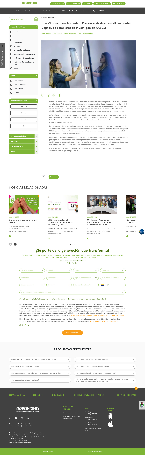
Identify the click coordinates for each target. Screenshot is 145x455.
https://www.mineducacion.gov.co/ (20, 442)
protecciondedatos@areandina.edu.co (104, 321)
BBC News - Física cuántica (24, 58)
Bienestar (17, 68)
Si (70, 263)
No (75, 263)
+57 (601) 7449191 (91, 414)
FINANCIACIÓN (118, 4)
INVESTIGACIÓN (37, 395)
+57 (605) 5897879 (91, 425)
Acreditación (18, 36)
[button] (2, 45)
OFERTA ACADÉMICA (102, 4)
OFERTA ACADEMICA (17, 395)
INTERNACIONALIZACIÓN (84, 395)
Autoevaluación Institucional (24, 54)
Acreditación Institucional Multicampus (23, 41)
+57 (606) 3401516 (91, 419)
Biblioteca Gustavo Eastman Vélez (24, 63)
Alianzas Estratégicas (22, 50)
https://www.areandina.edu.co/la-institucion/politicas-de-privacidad (97, 315)
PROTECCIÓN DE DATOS (126, 395)
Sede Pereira (18, 88)
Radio (24, 119)
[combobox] (21, 270)
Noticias (19, 11)
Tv (24, 126)
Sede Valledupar (20, 84)
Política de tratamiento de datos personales (53, 299)
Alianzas (17, 46)
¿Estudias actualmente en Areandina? (72, 261)
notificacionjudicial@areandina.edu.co (21, 426)
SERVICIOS (100, 395)
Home (11, 11)
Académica (18, 32)
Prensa (23, 113)
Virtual (16, 92)
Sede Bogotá (18, 81)
